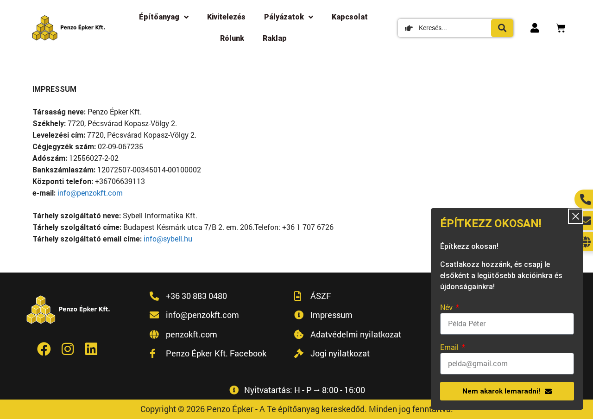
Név (447, 307)
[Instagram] (68, 349)
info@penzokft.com (90, 192)
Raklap (275, 38)
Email (450, 347)
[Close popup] (575, 216)
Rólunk (232, 38)
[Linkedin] (91, 349)
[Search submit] (502, 28)
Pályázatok (284, 17)
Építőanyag (159, 17)
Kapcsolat (350, 17)
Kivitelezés (226, 17)
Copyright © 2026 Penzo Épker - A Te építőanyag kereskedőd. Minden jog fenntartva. (296, 408)
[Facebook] (44, 349)
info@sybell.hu (168, 238)
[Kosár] (561, 28)
